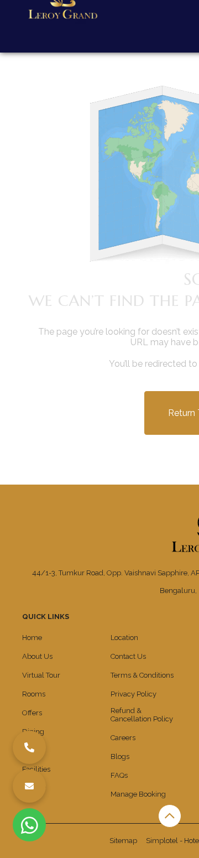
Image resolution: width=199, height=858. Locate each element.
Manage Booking (138, 794)
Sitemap (123, 840)
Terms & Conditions (142, 675)
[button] (29, 747)
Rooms (33, 694)
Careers (123, 738)
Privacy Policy (133, 694)
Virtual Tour (41, 675)
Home (32, 637)
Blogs (120, 756)
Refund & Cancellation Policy (142, 714)
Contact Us (128, 656)
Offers (32, 713)
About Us (37, 656)
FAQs (119, 775)
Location (124, 637)
